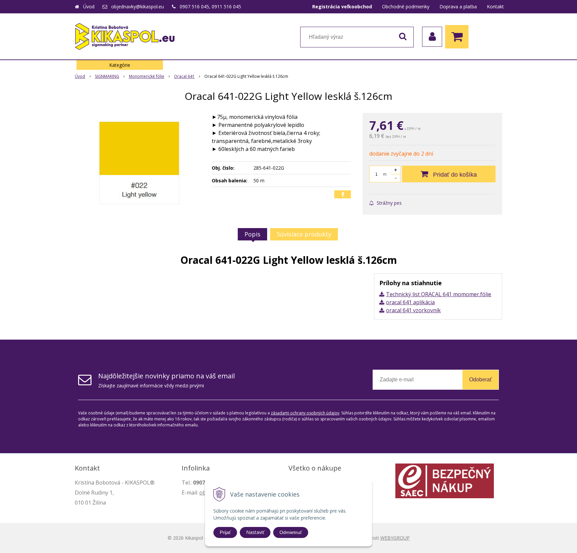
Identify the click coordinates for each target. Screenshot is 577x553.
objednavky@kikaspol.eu (137, 6)
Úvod (88, 6)
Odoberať (480, 379)
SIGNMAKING (107, 76)
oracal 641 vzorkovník (413, 310)
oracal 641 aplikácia (410, 302)
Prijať (225, 532)
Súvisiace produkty (304, 234)
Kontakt (495, 6)
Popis (252, 234)
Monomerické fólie (146, 76)
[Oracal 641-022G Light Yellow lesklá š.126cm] (139, 163)
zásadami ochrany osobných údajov (305, 413)
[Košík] (458, 36)
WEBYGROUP (395, 538)
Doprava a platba (458, 6)
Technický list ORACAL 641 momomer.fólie (438, 294)
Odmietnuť (290, 532)
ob (202, 492)
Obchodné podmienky (405, 6)
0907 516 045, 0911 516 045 (210, 6)
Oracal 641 (184, 76)
